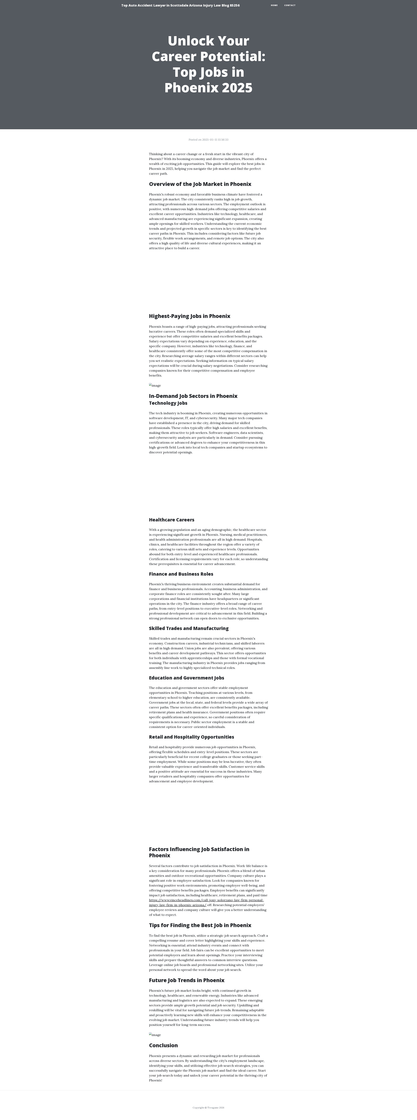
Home (274, 5)
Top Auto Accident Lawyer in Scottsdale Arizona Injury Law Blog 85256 (180, 5)
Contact (290, 5)
